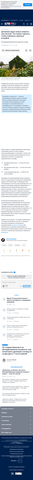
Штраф (4, 245)
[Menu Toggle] (2, 24)
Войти (6, 286)
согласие (14, 6)
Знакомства (14, 20)
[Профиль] (31, 24)
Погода (21, 20)
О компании (5, 420)
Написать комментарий (12, 50)
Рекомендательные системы (16, 453)
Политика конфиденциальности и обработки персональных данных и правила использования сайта (16, 456)
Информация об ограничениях (16, 449)
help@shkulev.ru (19, 443)
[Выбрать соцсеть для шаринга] (30, 50)
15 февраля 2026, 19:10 (6, 45)
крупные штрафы (17, 225)
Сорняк (10, 245)
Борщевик (17, 245)
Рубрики (4, 412)
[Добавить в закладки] (26, 50)
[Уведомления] (27, 24)
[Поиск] (24, 24)
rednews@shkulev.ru (23, 440)
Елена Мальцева (11, 239)
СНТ (24, 245)
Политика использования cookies (16, 451)
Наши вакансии (6, 424)
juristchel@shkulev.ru (16, 442)
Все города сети (7, 432)
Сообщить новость (7, 408)
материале (4, 232)
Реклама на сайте (7, 416)
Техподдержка (6, 428)
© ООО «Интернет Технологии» (16, 469)
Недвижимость (5, 20)
